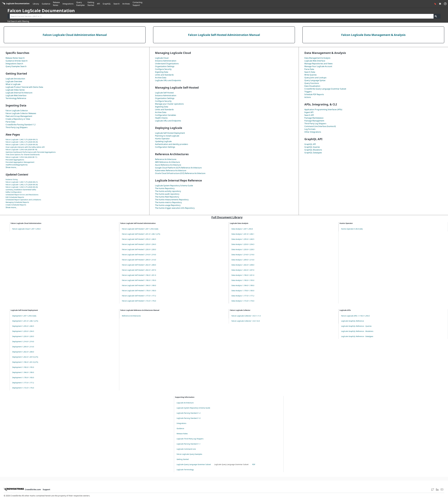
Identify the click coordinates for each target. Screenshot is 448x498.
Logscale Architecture (185, 403)
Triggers (308, 91)
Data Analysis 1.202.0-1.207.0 (242, 270)
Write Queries (310, 74)
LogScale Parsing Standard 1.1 (188, 444)
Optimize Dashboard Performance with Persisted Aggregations (31, 152)
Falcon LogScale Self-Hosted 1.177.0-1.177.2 (139, 296)
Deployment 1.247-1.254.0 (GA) (24, 316)
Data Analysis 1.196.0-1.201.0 (242, 275)
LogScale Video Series (15, 90)
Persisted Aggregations (15, 160)
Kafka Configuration (14, 192)
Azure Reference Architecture (168, 165)
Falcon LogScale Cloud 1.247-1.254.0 (26, 229)
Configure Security (163, 69)
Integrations (68, 3)
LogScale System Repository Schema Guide (174, 185)
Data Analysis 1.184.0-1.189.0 (242, 285)
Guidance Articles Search (17, 60)
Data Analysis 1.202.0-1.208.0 (242, 265)
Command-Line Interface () (320, 126)
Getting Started (91, 3)
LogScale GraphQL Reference (352, 321)
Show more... (11, 167)
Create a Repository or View (18, 119)
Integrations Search (14, 63)
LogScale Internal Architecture (19, 92)
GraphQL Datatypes (313, 152)
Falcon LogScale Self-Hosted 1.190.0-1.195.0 (139, 280)
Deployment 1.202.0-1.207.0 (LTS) (25, 357)
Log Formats (309, 129)
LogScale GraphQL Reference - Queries (356, 326)
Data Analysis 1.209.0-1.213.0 (242, 260)
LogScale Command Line (186, 449)
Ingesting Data (161, 72)
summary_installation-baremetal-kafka (21, 189)
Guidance (46, 3)
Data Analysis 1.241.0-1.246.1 (242, 234)
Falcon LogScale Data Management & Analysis (373, 35)
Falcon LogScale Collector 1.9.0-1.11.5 (246, 316)
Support (46, 489)
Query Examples (80, 3)
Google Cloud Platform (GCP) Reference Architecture (178, 167)
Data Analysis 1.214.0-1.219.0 (242, 254)
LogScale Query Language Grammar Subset (194, 464)
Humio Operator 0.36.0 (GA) (352, 229)
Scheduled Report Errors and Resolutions (22, 194)
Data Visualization (312, 86)
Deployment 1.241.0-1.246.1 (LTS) (25, 321)
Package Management (314, 120)
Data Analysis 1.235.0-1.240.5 (242, 239)
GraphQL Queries (312, 147)
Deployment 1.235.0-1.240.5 (23, 326)
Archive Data (160, 77)
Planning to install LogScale (167, 135)
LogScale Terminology (185, 469)
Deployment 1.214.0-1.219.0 (23, 341)
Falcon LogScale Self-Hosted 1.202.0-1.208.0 (139, 265)
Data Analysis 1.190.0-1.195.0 (242, 280)
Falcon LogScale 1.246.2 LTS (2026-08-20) (22, 142)
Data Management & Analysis (317, 58)
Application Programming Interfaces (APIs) (323, 109)
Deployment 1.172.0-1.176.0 (23, 388)
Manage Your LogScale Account (318, 66)
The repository (168, 191)
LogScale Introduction (15, 78)
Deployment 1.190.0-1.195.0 (23, 367)
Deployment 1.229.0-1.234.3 (23, 331)
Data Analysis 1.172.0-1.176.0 (242, 301)
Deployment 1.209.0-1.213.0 (23, 347)
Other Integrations (312, 132)
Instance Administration (165, 60)
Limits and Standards (164, 74)
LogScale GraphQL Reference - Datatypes (357, 336)
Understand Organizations (167, 63)
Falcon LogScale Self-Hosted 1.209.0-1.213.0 (139, 260)
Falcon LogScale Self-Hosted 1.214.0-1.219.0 (139, 254)
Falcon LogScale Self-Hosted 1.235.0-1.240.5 (139, 239)
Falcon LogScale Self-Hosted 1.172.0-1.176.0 (139, 301)
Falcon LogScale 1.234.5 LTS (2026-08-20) (22, 144)
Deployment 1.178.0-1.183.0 (23, 377)
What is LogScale (13, 84)
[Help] (445, 3)
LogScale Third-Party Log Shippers (190, 439)
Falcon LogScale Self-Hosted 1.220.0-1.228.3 (139, 249)
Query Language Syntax (314, 80)
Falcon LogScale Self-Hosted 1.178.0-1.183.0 (139, 290)
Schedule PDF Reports (314, 94)
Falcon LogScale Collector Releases (21, 113)
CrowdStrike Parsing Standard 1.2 (20, 124)
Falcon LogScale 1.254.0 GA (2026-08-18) (21, 149)
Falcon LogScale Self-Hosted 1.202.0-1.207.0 (139, 270)
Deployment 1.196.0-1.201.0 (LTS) (25, 362)
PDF (253, 464)
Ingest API (308, 112)
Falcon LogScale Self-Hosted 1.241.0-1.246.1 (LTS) (141, 234)
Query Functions (311, 83)
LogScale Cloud (161, 58)
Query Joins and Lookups (315, 77)
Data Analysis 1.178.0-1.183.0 (242, 290)
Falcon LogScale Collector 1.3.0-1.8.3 (245, 321)
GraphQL (107, 3)
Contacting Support (137, 3)
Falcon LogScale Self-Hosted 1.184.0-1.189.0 (139, 285)
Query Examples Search (16, 66)
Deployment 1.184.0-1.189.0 (23, 372)
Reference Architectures (165, 159)
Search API (309, 115)
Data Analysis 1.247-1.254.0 (242, 229)
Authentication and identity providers (171, 144)
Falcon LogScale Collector (17, 110)
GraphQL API (310, 144)
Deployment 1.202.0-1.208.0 (23, 352)
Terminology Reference (16, 98)
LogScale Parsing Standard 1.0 (188, 418)
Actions (307, 97)
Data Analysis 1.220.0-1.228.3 (242, 249)
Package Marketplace (313, 118)
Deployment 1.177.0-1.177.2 (23, 383)
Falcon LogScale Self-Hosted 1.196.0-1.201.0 (139, 275)
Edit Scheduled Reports (15, 197)
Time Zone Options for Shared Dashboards (23, 154)
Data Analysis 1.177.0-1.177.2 (242, 296)
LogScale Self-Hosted (164, 92)
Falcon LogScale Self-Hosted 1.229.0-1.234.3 (139, 244)
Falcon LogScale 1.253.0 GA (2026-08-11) (21, 157)
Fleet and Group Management (19, 116)
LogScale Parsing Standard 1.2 (188, 413)
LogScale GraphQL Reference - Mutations (357, 331)
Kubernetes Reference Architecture (170, 170)
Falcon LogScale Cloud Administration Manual (75, 35)
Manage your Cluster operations (169, 104)
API (98, 3)
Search (117, 3)
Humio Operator (162, 138)
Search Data (309, 72)
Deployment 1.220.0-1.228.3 (23, 336)
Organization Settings (164, 66)
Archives (126, 3)
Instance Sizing (12, 179)
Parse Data (10, 121)
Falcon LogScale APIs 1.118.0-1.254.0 (355, 316)
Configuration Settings (165, 147)
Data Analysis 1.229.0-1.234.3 (242, 244)
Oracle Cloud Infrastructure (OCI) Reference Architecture (180, 173)
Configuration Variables (165, 115)
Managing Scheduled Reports (17, 202)
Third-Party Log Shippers (17, 127)
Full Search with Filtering (18, 21)
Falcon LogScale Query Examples (189, 454)
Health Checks (161, 118)
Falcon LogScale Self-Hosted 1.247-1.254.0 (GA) (140, 229)
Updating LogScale (163, 141)
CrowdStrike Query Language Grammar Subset (325, 89)
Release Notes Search (15, 58)
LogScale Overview (14, 81)
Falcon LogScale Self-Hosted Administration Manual (224, 35)
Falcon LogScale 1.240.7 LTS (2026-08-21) (22, 139)
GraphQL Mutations (313, 150)
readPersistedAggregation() (16, 165)
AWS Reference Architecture (167, 162)
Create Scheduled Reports (16, 205)
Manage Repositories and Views (318, 63)
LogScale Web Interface (16, 95)
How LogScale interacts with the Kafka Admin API (25, 147)
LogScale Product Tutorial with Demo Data (24, 87)
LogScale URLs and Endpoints (168, 80)
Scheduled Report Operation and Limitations (23, 200)
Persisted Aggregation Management (20, 162)
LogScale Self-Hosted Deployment (170, 133)
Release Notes (56, 3)
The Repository (165, 188)
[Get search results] (436, 16)
